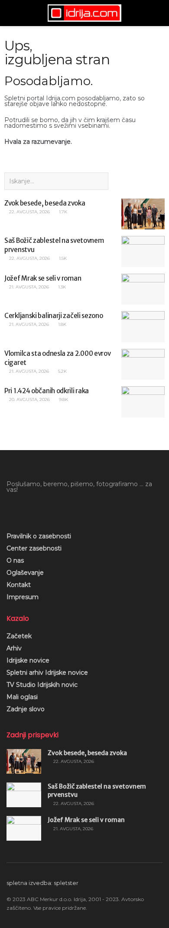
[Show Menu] (10, 13)
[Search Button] (158, 13)
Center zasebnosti (34, 548)
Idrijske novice (27, 660)
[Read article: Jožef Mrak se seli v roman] (143, 289)
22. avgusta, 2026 (29, 212)
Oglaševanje (25, 573)
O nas (15, 560)
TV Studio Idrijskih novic (42, 685)
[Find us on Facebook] (9, 509)
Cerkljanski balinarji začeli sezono (53, 316)
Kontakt (18, 585)
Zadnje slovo (25, 709)
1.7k (62, 212)
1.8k (61, 324)
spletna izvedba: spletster (42, 882)
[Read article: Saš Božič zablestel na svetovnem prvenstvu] (143, 251)
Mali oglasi (22, 697)
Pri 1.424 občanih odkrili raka (46, 391)
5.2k (62, 371)
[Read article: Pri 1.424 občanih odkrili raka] (143, 402)
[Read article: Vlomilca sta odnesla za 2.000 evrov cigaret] (143, 364)
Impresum (22, 597)
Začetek (19, 636)
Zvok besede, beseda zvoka (44, 203)
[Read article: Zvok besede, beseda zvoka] (143, 214)
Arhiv (14, 648)
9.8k (63, 399)
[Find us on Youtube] (24, 509)
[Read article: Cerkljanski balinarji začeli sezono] (143, 326)
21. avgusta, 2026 (28, 287)
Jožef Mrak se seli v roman (42, 278)
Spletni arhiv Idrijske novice (47, 672)
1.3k (61, 287)
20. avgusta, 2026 (29, 399)
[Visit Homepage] (84, 13)
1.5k (62, 258)
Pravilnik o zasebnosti (38, 536)
